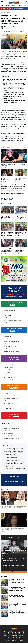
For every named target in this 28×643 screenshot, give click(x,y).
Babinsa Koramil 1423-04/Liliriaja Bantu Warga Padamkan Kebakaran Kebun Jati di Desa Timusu (17, 589)
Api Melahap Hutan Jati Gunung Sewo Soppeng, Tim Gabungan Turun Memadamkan (16, 597)
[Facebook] (2, 199)
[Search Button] (26, 2)
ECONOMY (8, 5)
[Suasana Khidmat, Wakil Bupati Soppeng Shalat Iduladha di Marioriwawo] (7, 226)
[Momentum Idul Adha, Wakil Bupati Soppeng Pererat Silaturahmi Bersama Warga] (7, 243)
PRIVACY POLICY (10, 637)
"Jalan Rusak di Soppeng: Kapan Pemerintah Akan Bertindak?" (13, 566)
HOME (2, 5)
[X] (5, 199)
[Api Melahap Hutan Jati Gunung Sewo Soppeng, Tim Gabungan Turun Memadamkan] (4, 598)
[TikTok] (16, 632)
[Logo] (14, 628)
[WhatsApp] (10, 199)
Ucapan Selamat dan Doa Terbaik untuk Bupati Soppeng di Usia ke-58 (14, 80)
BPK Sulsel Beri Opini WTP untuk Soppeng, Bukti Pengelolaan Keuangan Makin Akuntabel (14, 83)
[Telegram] (7, 199)
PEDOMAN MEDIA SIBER (13, 635)
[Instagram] (4, 632)
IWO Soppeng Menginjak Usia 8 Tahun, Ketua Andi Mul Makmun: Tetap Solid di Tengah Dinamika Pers (18, 612)
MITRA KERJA (18, 637)
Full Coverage (14, 571)
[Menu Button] (1, 2)
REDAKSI (5, 635)
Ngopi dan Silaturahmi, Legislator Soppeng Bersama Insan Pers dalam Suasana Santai (13, 93)
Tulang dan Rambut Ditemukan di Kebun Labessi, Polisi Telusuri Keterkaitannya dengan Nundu (17, 581)
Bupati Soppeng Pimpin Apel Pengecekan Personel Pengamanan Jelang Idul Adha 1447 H (7, 217)
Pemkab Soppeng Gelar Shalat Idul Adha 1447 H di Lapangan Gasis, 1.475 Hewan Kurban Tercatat (14, 88)
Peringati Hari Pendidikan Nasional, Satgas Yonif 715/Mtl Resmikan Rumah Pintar (14, 559)
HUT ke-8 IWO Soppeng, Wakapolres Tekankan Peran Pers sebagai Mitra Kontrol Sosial (18, 604)
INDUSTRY (14, 5)
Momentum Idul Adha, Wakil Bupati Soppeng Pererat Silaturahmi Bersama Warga (14, 101)
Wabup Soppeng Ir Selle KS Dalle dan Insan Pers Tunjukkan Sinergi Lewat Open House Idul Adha (21, 217)
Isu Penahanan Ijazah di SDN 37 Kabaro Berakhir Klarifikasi (12, 97)
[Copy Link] (12, 199)
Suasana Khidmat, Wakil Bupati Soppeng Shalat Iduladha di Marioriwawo (7, 234)
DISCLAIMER (22, 635)
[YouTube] (8, 632)
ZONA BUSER (11, 640)
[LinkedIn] (23, 632)
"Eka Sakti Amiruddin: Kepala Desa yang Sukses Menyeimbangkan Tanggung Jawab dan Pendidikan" (14, 552)
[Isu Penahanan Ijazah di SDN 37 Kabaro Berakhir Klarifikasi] (21, 226)
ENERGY (20, 5)
